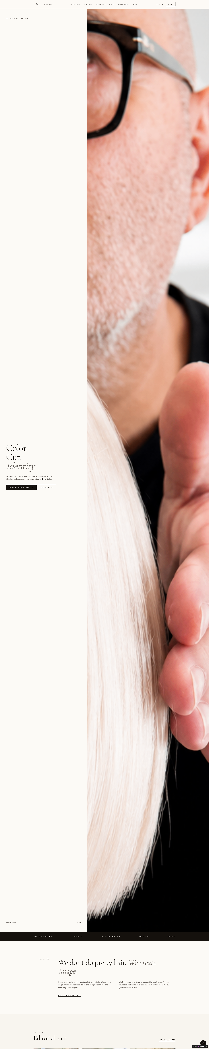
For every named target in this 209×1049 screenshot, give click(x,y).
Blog (135, 4)
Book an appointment (20, 487)
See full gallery (167, 1040)
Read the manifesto (68, 995)
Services (88, 4)
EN (162, 4)
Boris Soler (123, 4)
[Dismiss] (206, 1046)
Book (170, 4)
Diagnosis (101, 4)
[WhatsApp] (203, 1043)
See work (45, 487)
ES (158, 4)
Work (111, 4)
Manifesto (76, 4)
